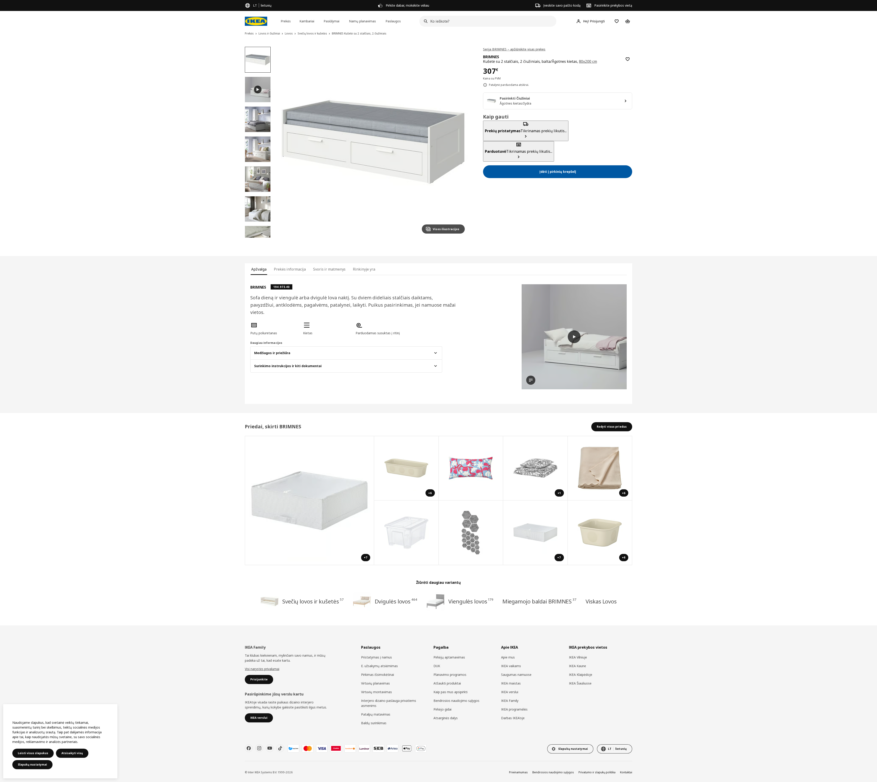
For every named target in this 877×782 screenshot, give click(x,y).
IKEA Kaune (577, 666)
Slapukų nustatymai (32, 764)
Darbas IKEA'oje (513, 718)
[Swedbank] (350, 748)
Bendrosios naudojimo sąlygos (456, 700)
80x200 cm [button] (588, 61)
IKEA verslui (509, 692)
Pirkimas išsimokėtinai (377, 674)
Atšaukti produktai (447, 683)
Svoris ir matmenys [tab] (329, 269)
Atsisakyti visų (72, 753)
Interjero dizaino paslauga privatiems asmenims (388, 703)
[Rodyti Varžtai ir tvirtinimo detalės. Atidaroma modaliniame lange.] (471, 532)
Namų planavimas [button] (362, 21)
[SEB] (378, 748)
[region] (373, 142)
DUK (436, 666)
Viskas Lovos (601, 601)
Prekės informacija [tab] (290, 269)
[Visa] (322, 748)
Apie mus (508, 657)
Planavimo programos (449, 674)
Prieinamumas (518, 772)
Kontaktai (626, 772)
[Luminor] (364, 748)
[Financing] (293, 748)
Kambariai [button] (306, 21)
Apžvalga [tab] (259, 269)
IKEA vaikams (511, 666)
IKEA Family (509, 700)
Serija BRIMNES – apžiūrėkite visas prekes (514, 49)
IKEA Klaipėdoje (580, 674)
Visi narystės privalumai (262, 669)
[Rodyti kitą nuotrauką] (459, 142)
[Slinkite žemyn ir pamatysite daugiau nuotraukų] (257, 237)
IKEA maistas (511, 683)
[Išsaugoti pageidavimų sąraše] (627, 59)
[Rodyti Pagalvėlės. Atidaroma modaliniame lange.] (471, 468)
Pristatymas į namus (376, 657)
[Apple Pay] (406, 748)
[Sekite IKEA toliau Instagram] (259, 748)
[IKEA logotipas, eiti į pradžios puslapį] (256, 21)
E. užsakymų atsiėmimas (379, 666)
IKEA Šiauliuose (580, 683)
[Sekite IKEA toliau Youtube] (270, 748)
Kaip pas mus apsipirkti (450, 692)
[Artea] (392, 748)
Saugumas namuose (516, 674)
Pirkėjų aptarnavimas (449, 657)
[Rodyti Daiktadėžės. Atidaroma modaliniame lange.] (406, 532)
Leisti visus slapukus (33, 753)
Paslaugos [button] (393, 21)
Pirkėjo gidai (442, 709)
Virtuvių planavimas (375, 683)
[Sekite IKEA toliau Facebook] (249, 748)
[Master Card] (307, 748)
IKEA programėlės (514, 709)
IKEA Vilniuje (578, 657)
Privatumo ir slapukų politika (597, 772)
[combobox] (486, 21)
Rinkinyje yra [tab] (364, 269)
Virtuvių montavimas (376, 692)
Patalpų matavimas (375, 714)
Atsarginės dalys (445, 718)
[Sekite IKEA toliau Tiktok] (280, 748)
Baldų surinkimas (373, 723)
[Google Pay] (421, 748)
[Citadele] (336, 748)
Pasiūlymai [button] (331, 21)
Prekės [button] (286, 21)
